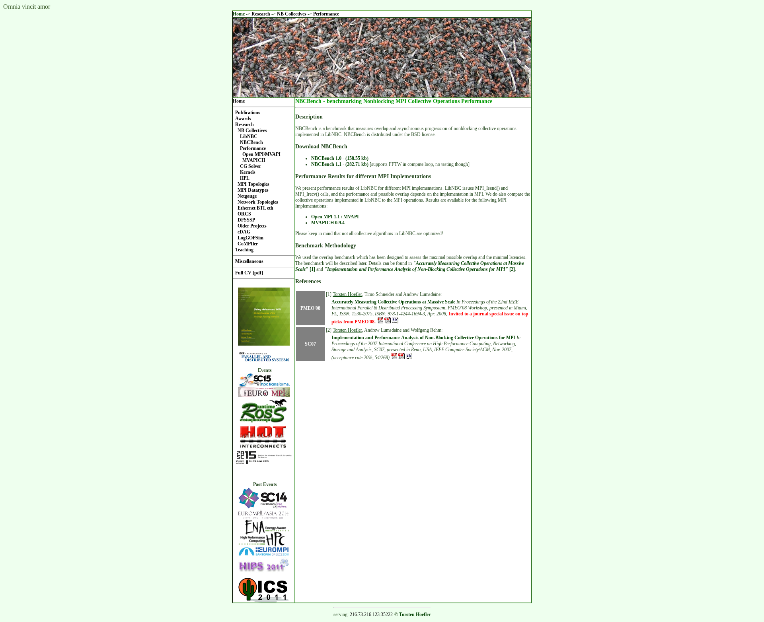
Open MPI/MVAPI (261, 154)
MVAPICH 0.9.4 (328, 222)
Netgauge (247, 196)
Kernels (247, 172)
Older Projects (252, 226)
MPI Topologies (253, 184)
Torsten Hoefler (347, 294)
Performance (326, 14)
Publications (247, 112)
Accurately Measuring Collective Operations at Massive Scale (393, 302)
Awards (243, 118)
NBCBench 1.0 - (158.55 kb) (339, 158)
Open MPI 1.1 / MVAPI (335, 217)
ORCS (244, 214)
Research (261, 14)
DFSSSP (246, 220)
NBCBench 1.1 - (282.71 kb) (339, 164)
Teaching (244, 250)
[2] (419, 269)
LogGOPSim (250, 238)
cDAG (244, 232)
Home (239, 14)
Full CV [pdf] (249, 273)
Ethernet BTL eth (255, 208)
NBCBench (251, 142)
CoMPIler (248, 244)
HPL (244, 178)
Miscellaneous (249, 261)
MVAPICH (253, 160)
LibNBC (248, 136)
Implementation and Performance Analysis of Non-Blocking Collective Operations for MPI (423, 337)
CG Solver (250, 166)
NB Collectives (292, 14)
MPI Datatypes (253, 190)
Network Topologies (258, 202)
